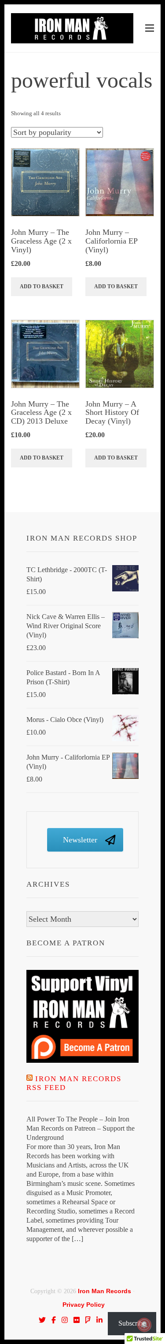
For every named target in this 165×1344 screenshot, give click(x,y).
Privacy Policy (83, 1304)
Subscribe (132, 1323)
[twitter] (42, 1320)
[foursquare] (88, 1320)
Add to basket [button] (41, 286)
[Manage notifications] (144, 1325)
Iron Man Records (104, 1290)
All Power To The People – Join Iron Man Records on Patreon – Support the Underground (80, 1128)
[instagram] (65, 1320)
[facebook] (53, 1320)
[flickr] (76, 1320)
